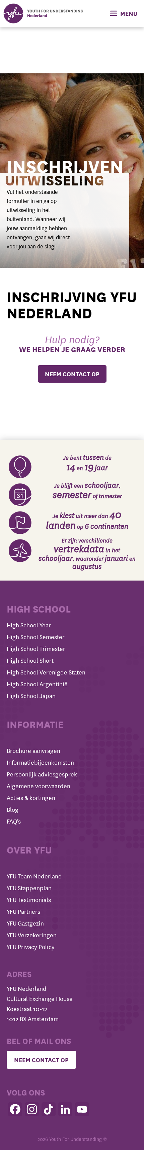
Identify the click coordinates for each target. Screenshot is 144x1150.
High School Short (30, 660)
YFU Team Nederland (34, 876)
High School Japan (31, 696)
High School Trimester (36, 648)
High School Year (29, 625)
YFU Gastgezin (25, 923)
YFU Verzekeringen (32, 935)
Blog (12, 809)
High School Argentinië (37, 684)
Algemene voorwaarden (38, 786)
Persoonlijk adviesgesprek (42, 774)
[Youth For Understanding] (43, 13)
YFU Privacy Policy (31, 947)
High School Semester (36, 637)
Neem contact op (41, 1059)
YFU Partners (23, 911)
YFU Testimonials (29, 900)
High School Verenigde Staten (46, 672)
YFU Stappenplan (29, 888)
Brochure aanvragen (33, 750)
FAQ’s (14, 821)
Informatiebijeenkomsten (40, 762)
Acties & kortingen (31, 798)
